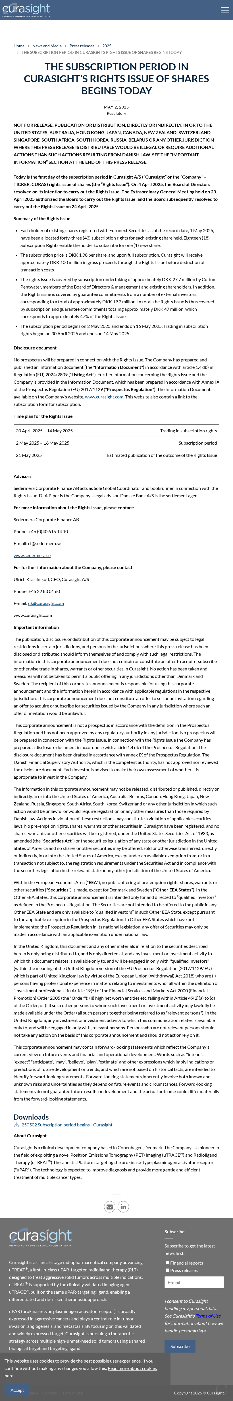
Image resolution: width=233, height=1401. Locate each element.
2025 (106, 45)
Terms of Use (207, 1315)
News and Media (47, 45)
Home (19, 45)
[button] (225, 10)
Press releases (82, 45)
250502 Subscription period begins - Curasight (67, 1124)
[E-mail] (194, 1284)
